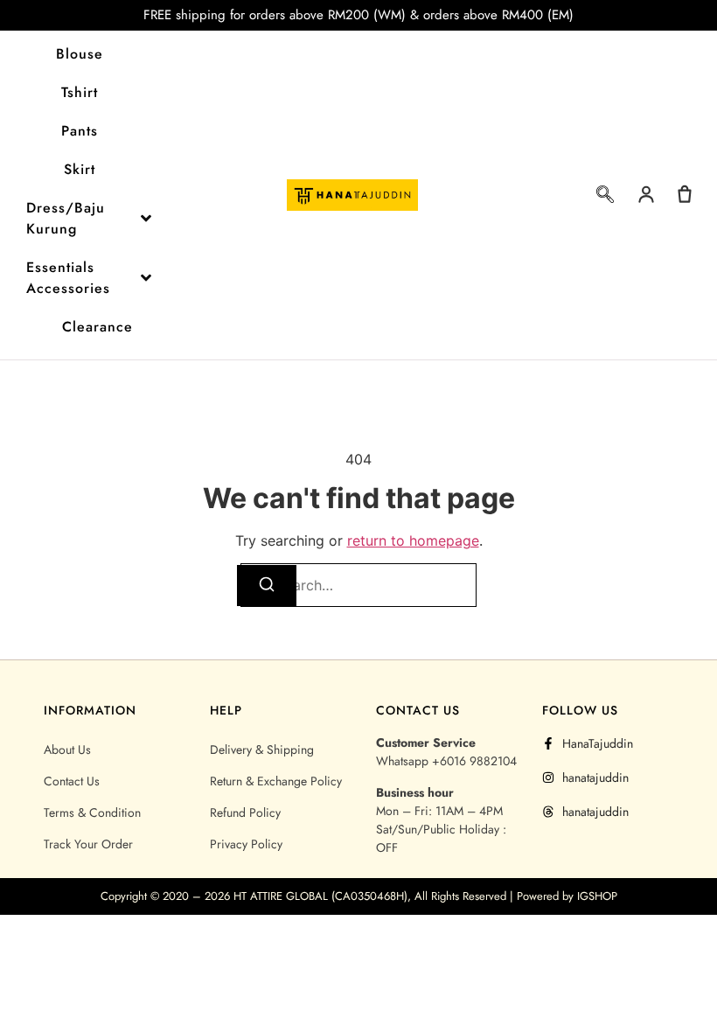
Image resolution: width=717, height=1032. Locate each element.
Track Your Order (88, 844)
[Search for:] (358, 585)
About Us (67, 749)
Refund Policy (245, 812)
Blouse (79, 54)
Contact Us (72, 781)
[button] (605, 197)
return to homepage (413, 540)
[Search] (266, 585)
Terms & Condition (92, 812)
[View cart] (685, 194)
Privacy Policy (246, 844)
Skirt (79, 169)
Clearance (97, 327)
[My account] (646, 194)
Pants (79, 131)
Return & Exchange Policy (276, 781)
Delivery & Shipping (262, 749)
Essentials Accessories (68, 277)
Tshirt (79, 92)
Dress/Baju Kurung (65, 218)
